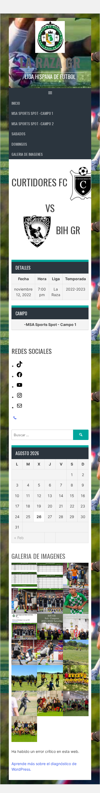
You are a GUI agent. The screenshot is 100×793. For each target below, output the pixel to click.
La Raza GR (50, 62)
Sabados (18, 133)
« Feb (19, 537)
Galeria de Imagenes (27, 154)
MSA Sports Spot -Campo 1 (32, 113)
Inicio (15, 103)
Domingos (19, 144)
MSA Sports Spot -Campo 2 (32, 123)
